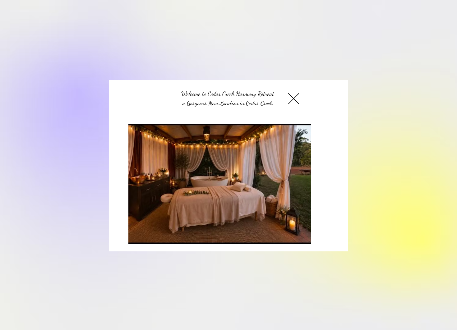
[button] (293, 98)
